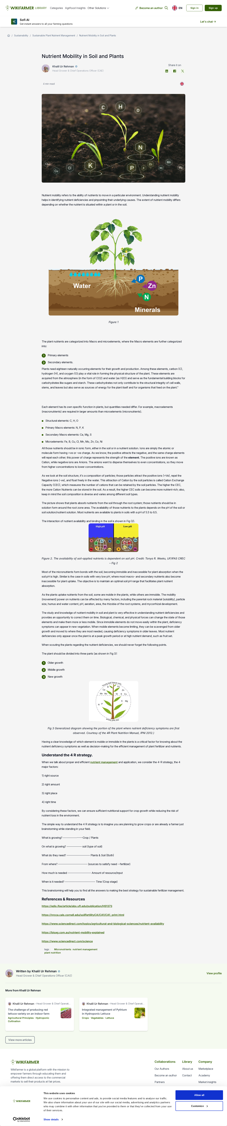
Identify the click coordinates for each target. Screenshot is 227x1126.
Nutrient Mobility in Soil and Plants (97, 35)
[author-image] (9, 973)
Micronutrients (62, 949)
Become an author (151, 8)
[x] (182, 71)
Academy (204, 1075)
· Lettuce (109, 1017)
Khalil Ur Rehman (63, 66)
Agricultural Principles (21, 1017)
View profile (214, 973)
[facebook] (174, 71)
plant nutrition (52, 952)
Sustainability (21, 35)
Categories (56, 8)
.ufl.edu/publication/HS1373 (94, 906)
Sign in (194, 7)
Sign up (213, 7)
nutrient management (104, 762)
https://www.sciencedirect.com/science (67, 941)
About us (187, 1068)
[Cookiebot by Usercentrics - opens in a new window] (21, 1119)
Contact (187, 1075)
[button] (177, 8)
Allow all (199, 1095)
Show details (51, 1119)
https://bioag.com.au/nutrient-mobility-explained (73, 932)
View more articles (20, 1040)
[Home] (8, 35)
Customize (197, 1105)
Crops (85, 1017)
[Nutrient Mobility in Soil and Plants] (182, 84)
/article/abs (69, 906)
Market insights (207, 1082)
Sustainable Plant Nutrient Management (53, 35)
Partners (160, 1082)
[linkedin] (166, 71)
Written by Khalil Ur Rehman (36, 971)
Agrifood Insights (75, 8)
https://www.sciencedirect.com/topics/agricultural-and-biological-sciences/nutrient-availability (103, 923)
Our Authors (162, 1068)
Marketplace (205, 1068)
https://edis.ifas (52, 906)
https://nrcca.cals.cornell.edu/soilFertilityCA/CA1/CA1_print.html (83, 915)
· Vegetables (97, 1017)
